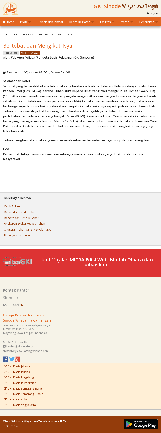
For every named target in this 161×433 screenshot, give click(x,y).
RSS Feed (11, 305)
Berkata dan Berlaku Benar (21, 218)
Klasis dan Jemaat (51, 22)
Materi (125, 22)
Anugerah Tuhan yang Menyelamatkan (28, 229)
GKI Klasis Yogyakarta (21, 405)
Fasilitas (105, 22)
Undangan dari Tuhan (17, 235)
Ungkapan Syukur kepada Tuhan (24, 223)
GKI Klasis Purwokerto (21, 383)
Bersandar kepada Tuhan (20, 212)
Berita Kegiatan (79, 22)
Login (153, 13)
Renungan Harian (23, 34)
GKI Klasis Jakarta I (19, 366)
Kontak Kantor (16, 290)
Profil (23, 22)
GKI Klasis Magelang (20, 377)
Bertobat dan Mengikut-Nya (55, 34)
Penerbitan (146, 22)
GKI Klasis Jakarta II (19, 372)
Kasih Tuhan (12, 206)
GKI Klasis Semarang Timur (25, 394)
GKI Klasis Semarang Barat (24, 388)
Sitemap (10, 297)
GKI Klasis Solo (17, 399)
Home (9, 22)
